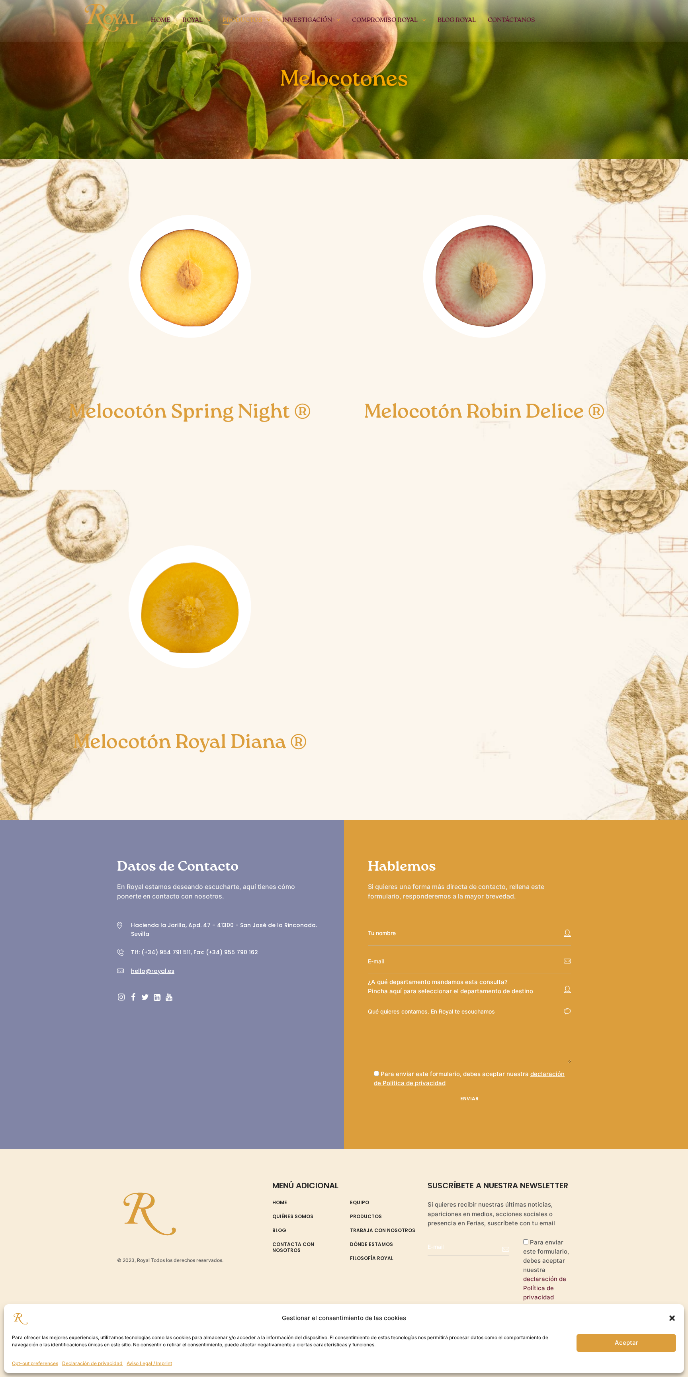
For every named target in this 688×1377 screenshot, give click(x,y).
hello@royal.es (152, 971)
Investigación (307, 20)
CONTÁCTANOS (511, 20)
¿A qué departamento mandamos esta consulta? (438, 982)
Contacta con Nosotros (293, 1247)
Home (160, 20)
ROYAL (192, 20)
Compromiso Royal (385, 20)
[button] (672, 1318)
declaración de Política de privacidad (544, 1288)
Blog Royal (457, 20)
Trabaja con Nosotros (382, 1230)
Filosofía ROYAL (371, 1258)
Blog (279, 1230)
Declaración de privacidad (92, 1363)
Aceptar (626, 1342)
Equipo (359, 1202)
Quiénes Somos (292, 1216)
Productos (242, 20)
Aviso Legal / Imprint (149, 1363)
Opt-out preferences (35, 1363)
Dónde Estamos (371, 1244)
